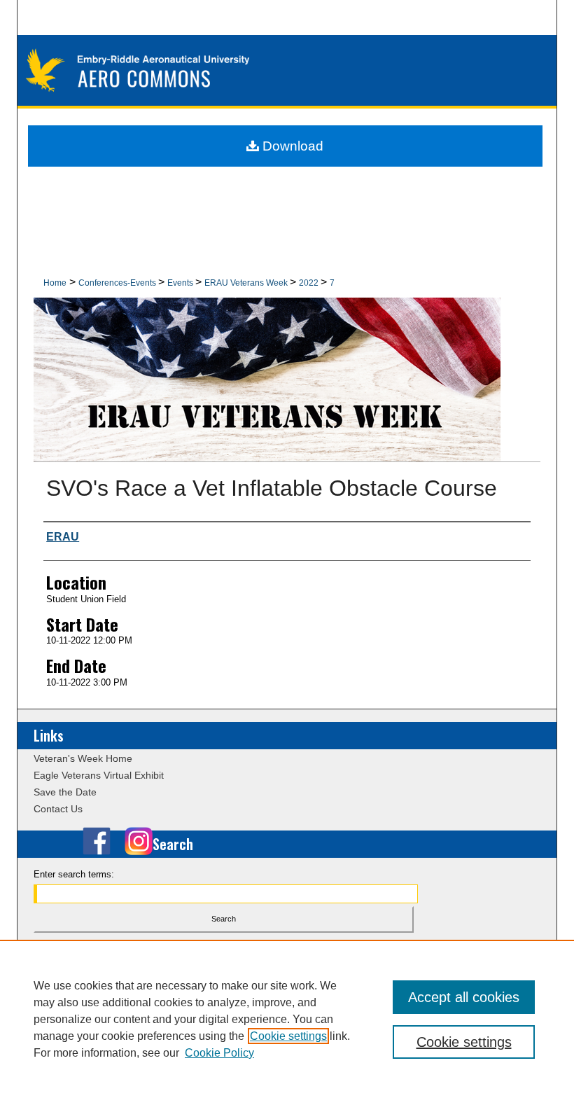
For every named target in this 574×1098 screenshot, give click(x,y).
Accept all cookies (463, 997)
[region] (287, 1019)
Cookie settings (288, 1036)
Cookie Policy (219, 1053)
